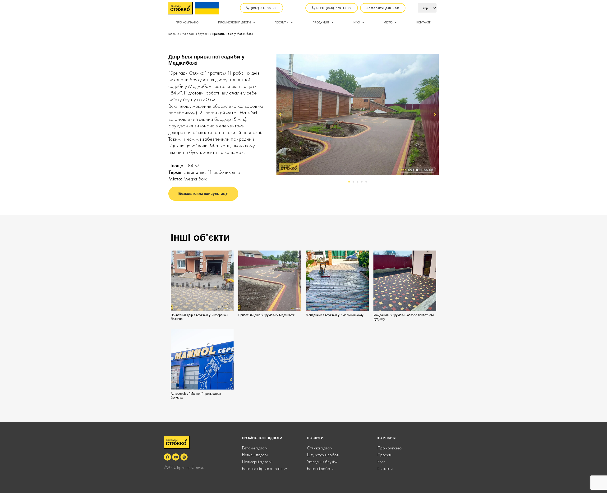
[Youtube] (175, 457)
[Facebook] (167, 457)
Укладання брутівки (195, 33)
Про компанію (187, 22)
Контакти (423, 22)
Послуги (282, 22)
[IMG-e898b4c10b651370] (357, 114)
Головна (173, 33)
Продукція (321, 22)
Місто (388, 22)
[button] (387, 8)
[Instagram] (184, 457)
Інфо (356, 22)
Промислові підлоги (234, 22)
